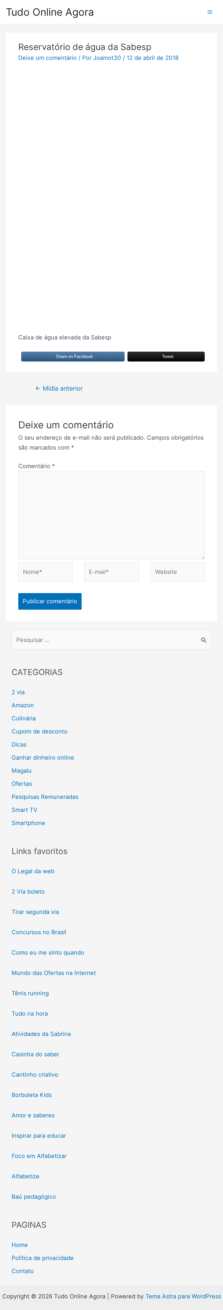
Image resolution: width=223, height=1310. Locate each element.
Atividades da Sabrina (41, 1033)
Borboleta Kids (32, 1094)
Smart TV (24, 809)
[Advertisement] (111, 111)
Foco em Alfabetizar (39, 1155)
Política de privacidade (43, 1257)
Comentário (36, 466)
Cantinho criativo (35, 1074)
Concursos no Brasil (39, 932)
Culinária (24, 718)
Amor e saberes (33, 1115)
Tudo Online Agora (50, 12)
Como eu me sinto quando (48, 952)
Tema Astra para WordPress (183, 1296)
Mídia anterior (59, 388)
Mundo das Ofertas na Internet (54, 972)
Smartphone (28, 822)
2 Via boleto (28, 891)
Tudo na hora (30, 1013)
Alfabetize (25, 1176)
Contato (23, 1271)
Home (20, 1244)
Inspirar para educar (39, 1135)
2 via (18, 692)
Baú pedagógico (34, 1196)
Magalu (22, 770)
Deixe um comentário (47, 57)
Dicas (19, 744)
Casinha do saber (35, 1054)
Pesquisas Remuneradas (45, 796)
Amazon (23, 705)
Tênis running (30, 993)
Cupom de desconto (39, 731)
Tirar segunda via (36, 911)
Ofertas (22, 783)
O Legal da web (33, 871)
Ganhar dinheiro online (43, 757)
